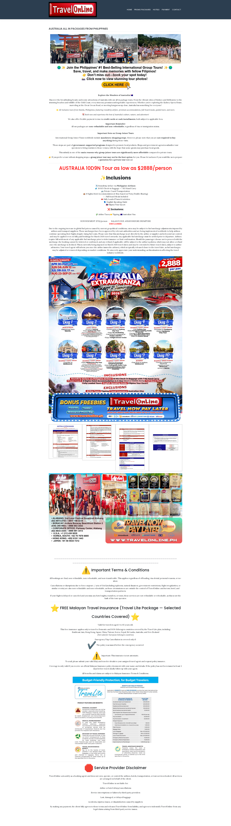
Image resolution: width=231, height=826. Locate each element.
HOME (129, 9)
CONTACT (176, 9)
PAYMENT (166, 9)
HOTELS (156, 9)
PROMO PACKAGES (142, 9)
